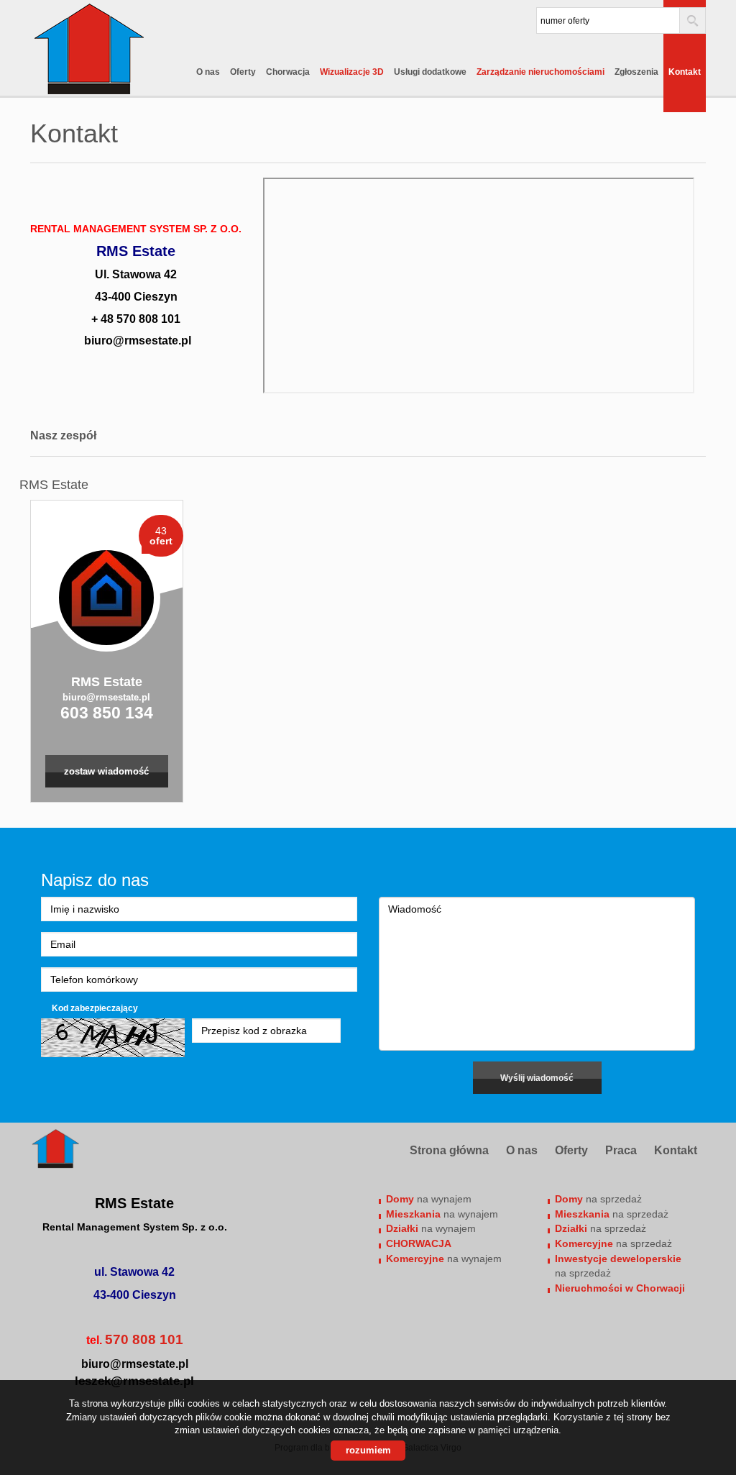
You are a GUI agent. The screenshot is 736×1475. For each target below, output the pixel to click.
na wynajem (429, 1199)
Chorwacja (288, 72)
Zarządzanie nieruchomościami (540, 72)
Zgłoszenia (636, 72)
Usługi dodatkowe (430, 72)
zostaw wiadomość (106, 771)
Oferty (243, 72)
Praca (621, 1150)
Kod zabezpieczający (95, 1008)
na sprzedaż (598, 1199)
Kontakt (684, 72)
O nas (208, 72)
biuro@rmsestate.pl (106, 697)
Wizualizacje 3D (352, 72)
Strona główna (449, 1150)
